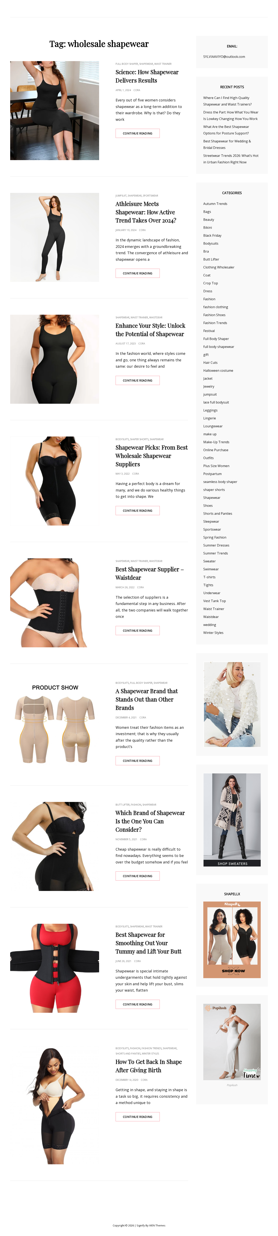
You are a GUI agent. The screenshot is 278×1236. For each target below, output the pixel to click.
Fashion (136, 804)
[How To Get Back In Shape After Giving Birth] (54, 1105)
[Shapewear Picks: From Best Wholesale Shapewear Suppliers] (54, 481)
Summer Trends (215, 553)
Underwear (211, 593)
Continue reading (141, 134)
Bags (207, 211)
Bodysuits (122, 439)
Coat (206, 275)
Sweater (209, 561)
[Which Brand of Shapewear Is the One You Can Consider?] (54, 846)
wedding (209, 624)
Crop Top (210, 283)
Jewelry (208, 386)
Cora (137, 90)
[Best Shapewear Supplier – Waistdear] (54, 602)
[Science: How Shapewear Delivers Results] (54, 110)
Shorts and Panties (128, 1053)
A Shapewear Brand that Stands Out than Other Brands (147, 699)
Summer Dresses (216, 545)
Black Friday (212, 235)
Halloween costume (218, 370)
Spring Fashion (214, 537)
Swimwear (211, 569)
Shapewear (146, 64)
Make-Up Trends (216, 442)
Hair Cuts (210, 362)
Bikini (207, 227)
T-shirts (209, 577)
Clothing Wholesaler (218, 267)
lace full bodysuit (216, 402)
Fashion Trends (152, 1048)
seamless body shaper (220, 481)
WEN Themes (157, 1225)
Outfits (208, 458)
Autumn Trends (215, 203)
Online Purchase (215, 450)
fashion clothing (215, 307)
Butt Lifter (123, 804)
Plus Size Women (216, 466)
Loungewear (213, 426)
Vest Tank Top (214, 601)
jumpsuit (121, 195)
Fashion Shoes (214, 315)
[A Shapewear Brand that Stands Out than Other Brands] (54, 724)
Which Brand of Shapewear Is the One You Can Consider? (150, 821)
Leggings (210, 410)
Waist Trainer (163, 64)
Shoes (208, 505)
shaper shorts (139, 439)
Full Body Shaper (127, 64)
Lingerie (209, 418)
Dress (207, 291)
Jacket (207, 378)
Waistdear (155, 317)
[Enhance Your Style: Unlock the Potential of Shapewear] (54, 359)
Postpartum (212, 474)
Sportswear (150, 195)
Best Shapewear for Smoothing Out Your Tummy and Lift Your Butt (148, 943)
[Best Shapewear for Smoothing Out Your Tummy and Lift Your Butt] (54, 968)
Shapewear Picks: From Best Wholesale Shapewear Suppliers (152, 455)
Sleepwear (211, 521)
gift (206, 354)
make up (210, 434)
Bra (206, 251)
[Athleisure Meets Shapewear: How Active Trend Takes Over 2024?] (54, 237)
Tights (208, 585)
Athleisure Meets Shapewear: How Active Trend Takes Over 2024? (146, 212)
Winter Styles (150, 1053)
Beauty (208, 219)
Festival (209, 331)
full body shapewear (218, 346)
